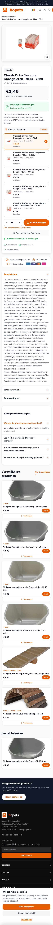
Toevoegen (28, 516)
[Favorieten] (49, 10)
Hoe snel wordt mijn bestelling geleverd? (24, 457)
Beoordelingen (11, 398)
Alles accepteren (26, 907)
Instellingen (26, 920)
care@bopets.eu (25, 829)
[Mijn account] (44, 10)
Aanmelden (26, 855)
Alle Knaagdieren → (42, 473)
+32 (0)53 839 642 (9, 829)
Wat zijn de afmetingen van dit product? (23, 423)
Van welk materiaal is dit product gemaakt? (19, 439)
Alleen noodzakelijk (26, 913)
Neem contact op (14, 797)
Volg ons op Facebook (12, 835)
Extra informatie (12, 390)
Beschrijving (10, 274)
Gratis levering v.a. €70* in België (16, 2)
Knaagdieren (11, 16)
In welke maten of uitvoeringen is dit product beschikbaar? (21, 449)
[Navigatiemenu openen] (27, 10)
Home (4, 16)
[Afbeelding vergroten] (47, 57)
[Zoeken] (40, 10)
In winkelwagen (38, 222)
